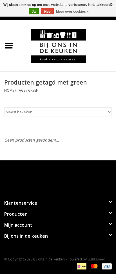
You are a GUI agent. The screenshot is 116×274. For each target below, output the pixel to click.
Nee (47, 12)
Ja (34, 12)
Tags (21, 90)
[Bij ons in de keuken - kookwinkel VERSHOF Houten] (67, 45)
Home (9, 90)
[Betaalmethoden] (81, 266)
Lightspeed (96, 259)
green (33, 90)
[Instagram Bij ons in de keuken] (63, 177)
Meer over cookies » (72, 12)
